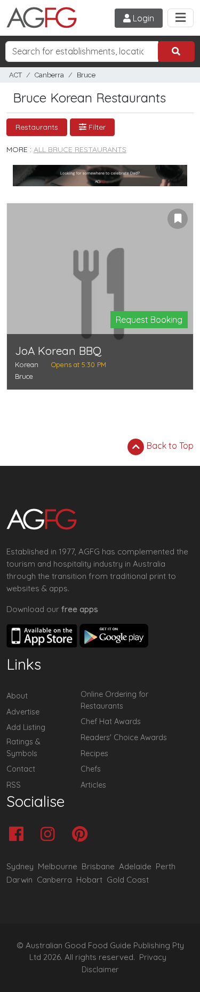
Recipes (94, 753)
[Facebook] (18, 835)
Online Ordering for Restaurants (114, 700)
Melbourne (57, 866)
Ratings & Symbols (23, 747)
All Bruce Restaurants (80, 149)
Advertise (22, 712)
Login (142, 18)
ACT (15, 75)
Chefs (91, 769)
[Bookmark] (177, 219)
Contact (20, 769)
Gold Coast (128, 880)
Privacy (152, 957)
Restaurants (36, 127)
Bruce (86, 75)
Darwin (19, 880)
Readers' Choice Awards (124, 737)
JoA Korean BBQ (58, 351)
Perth (165, 866)
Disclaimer (100, 969)
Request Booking (149, 319)
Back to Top (169, 445)
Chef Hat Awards (111, 721)
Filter (96, 127)
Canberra (49, 75)
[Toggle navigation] (180, 18)
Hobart (89, 880)
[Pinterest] (82, 835)
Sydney (20, 866)
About (17, 696)
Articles (93, 785)
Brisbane (98, 866)
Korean (26, 364)
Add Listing (25, 727)
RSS (13, 785)
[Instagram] (50, 835)
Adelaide (135, 866)
